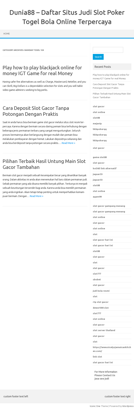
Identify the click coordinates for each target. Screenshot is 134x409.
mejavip (97, 123)
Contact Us (108, 375)
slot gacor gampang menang (109, 206)
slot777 (97, 313)
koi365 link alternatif (105, 168)
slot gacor (99, 106)
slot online (99, 112)
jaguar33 (98, 174)
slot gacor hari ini (103, 240)
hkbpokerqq (100, 129)
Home (6, 33)
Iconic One (95, 406)
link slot (97, 356)
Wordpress (128, 406)
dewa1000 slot (101, 307)
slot (95, 234)
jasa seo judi (102, 378)
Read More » (68, 143)
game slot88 (100, 157)
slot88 (96, 117)
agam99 (97, 196)
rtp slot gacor (101, 302)
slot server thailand (104, 330)
